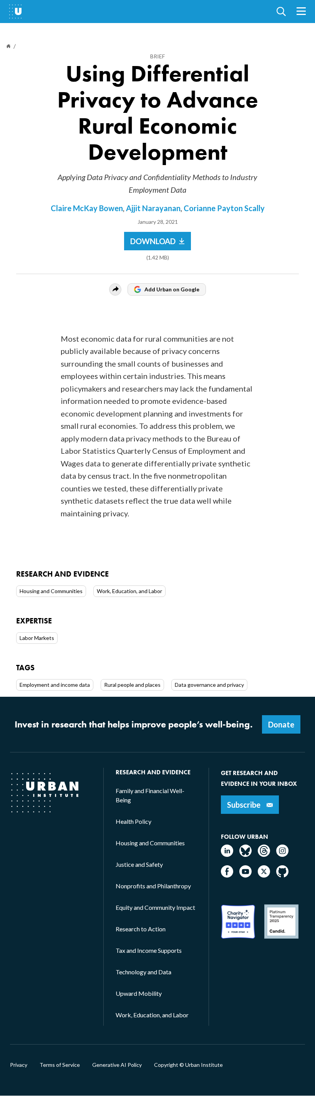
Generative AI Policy (117, 1065)
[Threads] (264, 854)
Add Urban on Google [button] (171, 289)
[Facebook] (227, 875)
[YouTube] (245, 875)
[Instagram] (282, 854)
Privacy (18, 1065)
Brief (157, 56)
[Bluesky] (245, 854)
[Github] (282, 875)
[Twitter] (264, 875)
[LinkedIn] (227, 854)
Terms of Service (60, 1065)
